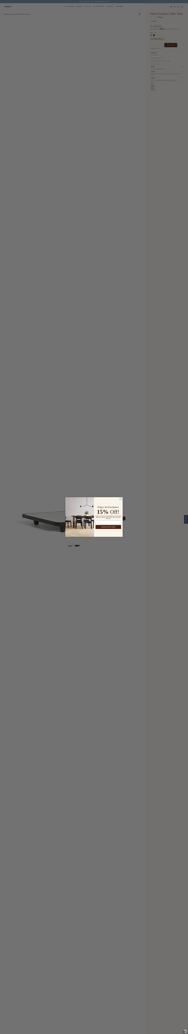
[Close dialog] (120, 499)
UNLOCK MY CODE (108, 527)
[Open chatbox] (185, 1031)
